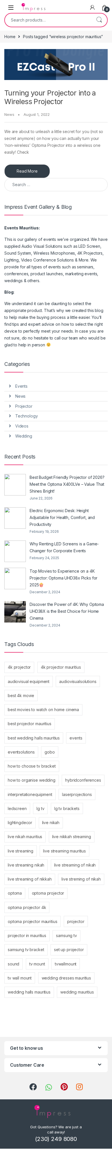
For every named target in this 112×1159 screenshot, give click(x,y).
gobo (50, 752)
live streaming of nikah (75, 865)
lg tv (40, 808)
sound (13, 963)
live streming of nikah (81, 879)
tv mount (37, 963)
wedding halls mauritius (29, 992)
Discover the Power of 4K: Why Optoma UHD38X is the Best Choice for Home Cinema (67, 611)
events (75, 737)
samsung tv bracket (26, 949)
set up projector (69, 949)
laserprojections (77, 794)
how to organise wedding (31, 780)
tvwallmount (65, 963)
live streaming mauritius (64, 850)
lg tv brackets (67, 808)
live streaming (20, 850)
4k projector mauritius (61, 667)
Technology (26, 415)
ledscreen (17, 808)
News (9, 114)
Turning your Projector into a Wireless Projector (50, 97)
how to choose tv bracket (32, 766)
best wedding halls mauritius (34, 737)
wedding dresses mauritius (66, 977)
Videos (21, 426)
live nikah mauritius (25, 836)
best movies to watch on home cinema (43, 709)
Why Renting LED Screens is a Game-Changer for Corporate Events (64, 547)
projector (75, 921)
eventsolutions (21, 752)
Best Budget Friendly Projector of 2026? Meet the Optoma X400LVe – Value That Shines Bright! (67, 484)
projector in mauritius (27, 935)
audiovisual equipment (28, 681)
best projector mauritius (29, 723)
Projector (23, 406)
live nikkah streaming (71, 836)
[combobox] (48, 20)
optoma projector (48, 893)
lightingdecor (20, 822)
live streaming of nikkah (30, 879)
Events (21, 386)
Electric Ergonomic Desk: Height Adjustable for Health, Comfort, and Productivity (62, 517)
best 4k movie (21, 695)
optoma (15, 893)
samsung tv (66, 935)
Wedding (23, 436)
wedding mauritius (77, 992)
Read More (27, 171)
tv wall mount (20, 977)
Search (99, 20)
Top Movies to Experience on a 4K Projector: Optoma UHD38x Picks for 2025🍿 (63, 578)
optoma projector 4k (27, 907)
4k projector (19, 667)
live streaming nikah (26, 865)
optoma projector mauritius (32, 921)
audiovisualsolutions (77, 681)
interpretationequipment (30, 794)
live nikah (51, 822)
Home (9, 36)
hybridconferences (83, 780)
